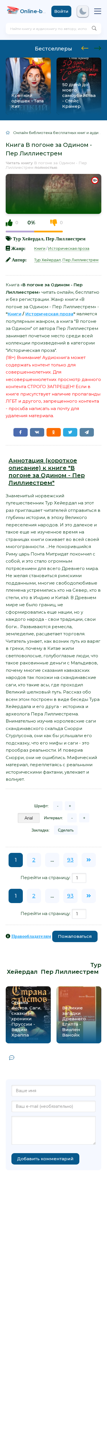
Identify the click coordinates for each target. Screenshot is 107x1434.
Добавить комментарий (45, 1158)
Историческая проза (68, 248)
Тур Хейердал (28, 238)
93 (70, 860)
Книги (39, 248)
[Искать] (94, 28)
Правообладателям (31, 936)
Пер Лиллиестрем (66, 238)
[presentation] (84, 47)
